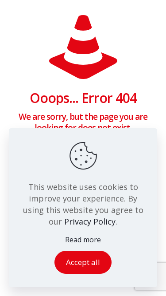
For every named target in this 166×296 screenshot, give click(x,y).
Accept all (83, 262)
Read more (83, 240)
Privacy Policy (90, 221)
